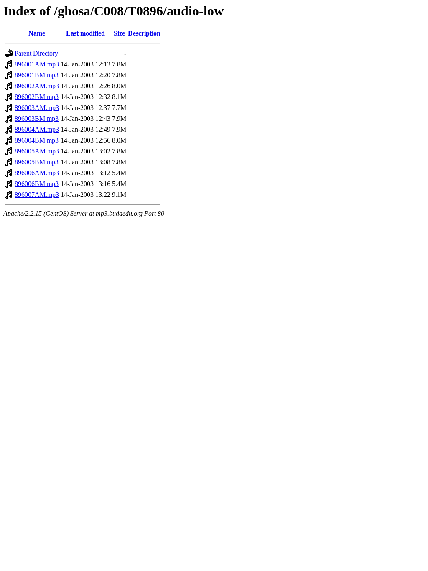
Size (119, 33)
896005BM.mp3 (37, 162)
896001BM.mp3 (37, 75)
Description (144, 33)
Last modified (85, 33)
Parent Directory (36, 53)
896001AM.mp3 (37, 64)
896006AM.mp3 (37, 172)
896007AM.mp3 (37, 194)
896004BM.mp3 (37, 140)
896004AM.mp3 (37, 129)
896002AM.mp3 (37, 85)
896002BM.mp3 (37, 96)
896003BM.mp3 (37, 118)
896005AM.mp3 (37, 151)
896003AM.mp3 (37, 107)
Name (36, 33)
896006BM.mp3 (37, 183)
